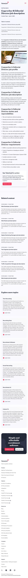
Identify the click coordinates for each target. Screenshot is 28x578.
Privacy (5, 575)
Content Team (4, 16)
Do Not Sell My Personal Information (14, 575)
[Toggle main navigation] (25, 3)
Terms (2, 575)
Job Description (5, 8)
